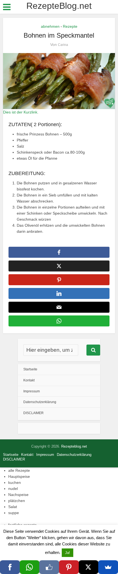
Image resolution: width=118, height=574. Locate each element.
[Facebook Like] (49, 567)
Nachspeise (18, 494)
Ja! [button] (67, 553)
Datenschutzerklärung (39, 402)
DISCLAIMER (33, 413)
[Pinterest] (69, 567)
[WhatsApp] (30, 567)
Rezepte (70, 26)
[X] (89, 567)
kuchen (14, 482)
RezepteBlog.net (59, 6)
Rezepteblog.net (74, 446)
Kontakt (29, 380)
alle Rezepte (19, 470)
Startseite (30, 369)
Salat (12, 506)
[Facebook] (10, 567)
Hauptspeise (19, 476)
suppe (13, 513)
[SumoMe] (108, 567)
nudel (13, 488)
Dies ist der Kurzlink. (20, 112)
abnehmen (50, 26)
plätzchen (16, 500)
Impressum (31, 391)
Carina (63, 45)
